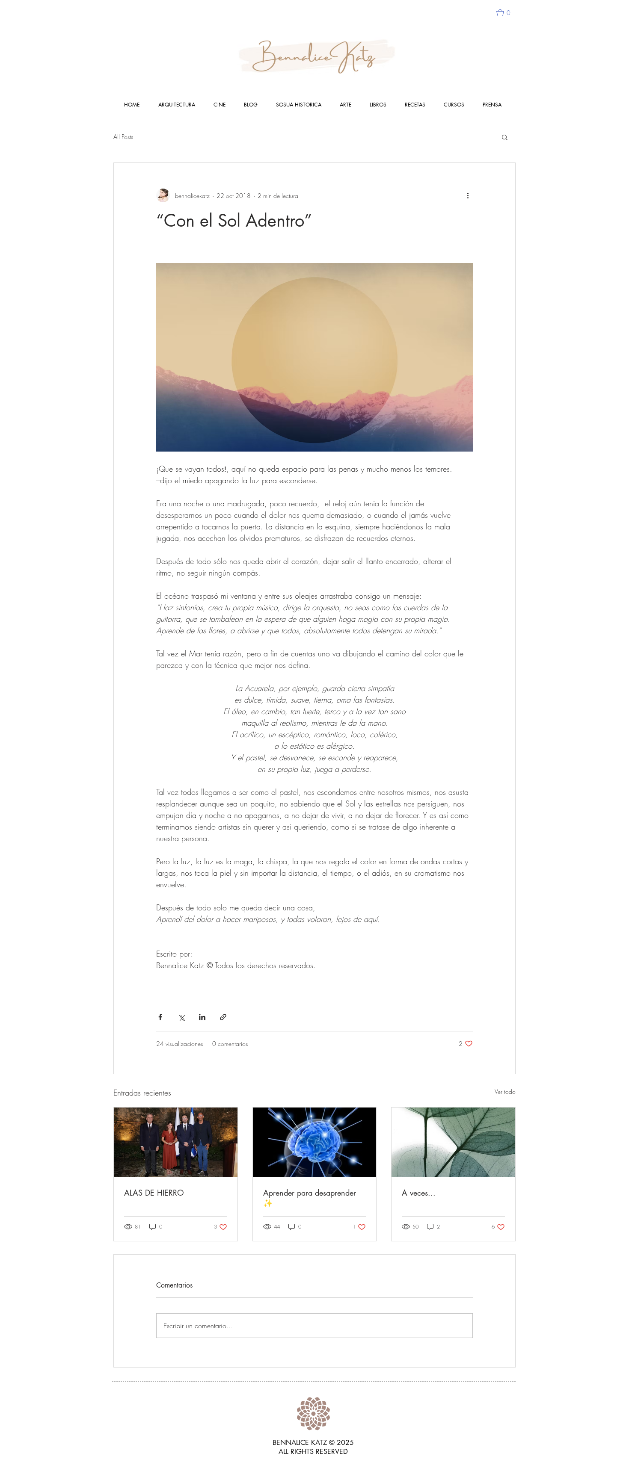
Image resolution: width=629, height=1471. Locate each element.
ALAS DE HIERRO (154, 1192)
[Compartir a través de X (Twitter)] (181, 1017)
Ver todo (505, 1091)
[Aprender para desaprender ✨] (315, 1142)
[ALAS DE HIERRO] (175, 1142)
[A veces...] (453, 1142)
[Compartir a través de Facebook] (160, 1017)
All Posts (123, 137)
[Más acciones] (468, 195)
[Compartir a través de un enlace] (223, 1017)
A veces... (419, 1192)
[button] (507, 12)
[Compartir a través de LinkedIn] (202, 1017)
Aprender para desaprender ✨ (309, 1197)
